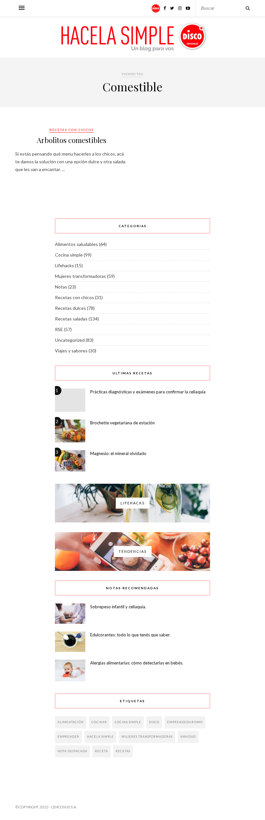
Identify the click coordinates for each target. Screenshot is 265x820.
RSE (59, 329)
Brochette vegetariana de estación (122, 422)
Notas (61, 286)
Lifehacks (64, 265)
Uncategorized (70, 340)
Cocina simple (69, 255)
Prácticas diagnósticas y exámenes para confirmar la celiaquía (148, 391)
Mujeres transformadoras (80, 276)
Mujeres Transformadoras (147, 736)
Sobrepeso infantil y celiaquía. (118, 606)
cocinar (99, 722)
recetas (123, 751)
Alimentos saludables (76, 244)
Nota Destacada (72, 751)
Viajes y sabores (71, 350)
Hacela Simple (100, 736)
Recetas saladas (71, 318)
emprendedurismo (185, 722)
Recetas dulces (70, 308)
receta (101, 751)
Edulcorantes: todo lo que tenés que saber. (130, 634)
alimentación (71, 722)
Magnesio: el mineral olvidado (118, 453)
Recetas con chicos (71, 130)
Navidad (188, 736)
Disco (154, 722)
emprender (68, 736)
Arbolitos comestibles (71, 140)
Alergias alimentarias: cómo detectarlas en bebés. (136, 662)
